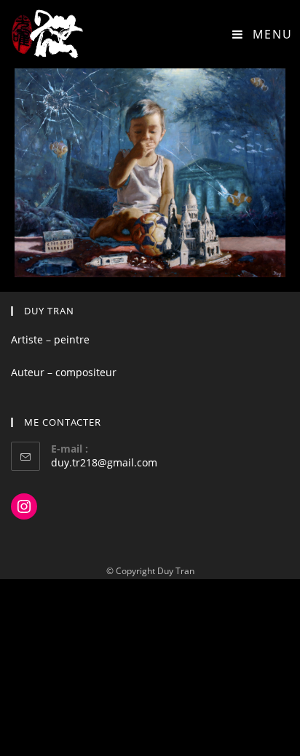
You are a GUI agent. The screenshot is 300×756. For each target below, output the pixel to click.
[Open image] (150, 172)
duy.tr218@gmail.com (104, 462)
